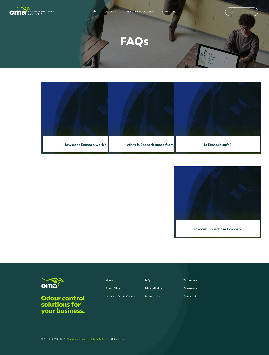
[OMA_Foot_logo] (52, 278)
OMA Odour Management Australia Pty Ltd (88, 339)
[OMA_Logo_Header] (32, 7)
